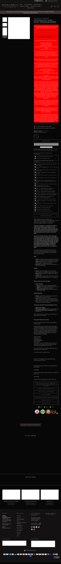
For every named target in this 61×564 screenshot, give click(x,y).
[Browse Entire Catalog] (11, 495)
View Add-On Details (46, 215)
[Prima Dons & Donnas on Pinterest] (32, 529)
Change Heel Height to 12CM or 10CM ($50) (46, 176)
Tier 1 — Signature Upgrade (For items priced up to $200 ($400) (45, 189)
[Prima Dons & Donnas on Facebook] (34, 527)
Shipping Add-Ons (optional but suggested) (43, 153)
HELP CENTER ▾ (30, 8)
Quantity (36, 134)
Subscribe (18, 532)
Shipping (35, 132)
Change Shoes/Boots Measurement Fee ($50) (45, 173)
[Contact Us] (50, 495)
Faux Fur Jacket (37, 336)
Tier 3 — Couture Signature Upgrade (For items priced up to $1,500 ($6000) (46, 194)
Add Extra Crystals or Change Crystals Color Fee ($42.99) (44, 197)
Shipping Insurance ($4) (43, 158)
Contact (49, 503)
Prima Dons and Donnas (49, 359)
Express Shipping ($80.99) (43, 207)
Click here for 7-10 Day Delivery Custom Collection (45, 379)
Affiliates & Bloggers (20, 519)
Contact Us (19, 515)
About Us (18, 517)
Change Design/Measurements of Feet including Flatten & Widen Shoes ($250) (46, 181)
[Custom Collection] (30, 495)
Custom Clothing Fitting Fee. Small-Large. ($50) (46, 165)
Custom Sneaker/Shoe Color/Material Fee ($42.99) (43, 186)
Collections (39, 18)
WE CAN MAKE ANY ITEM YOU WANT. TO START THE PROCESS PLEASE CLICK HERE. (46, 37)
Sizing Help (36, 369)
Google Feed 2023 (45, 18)
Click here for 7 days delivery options (46, 30)
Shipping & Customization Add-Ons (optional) (43, 161)
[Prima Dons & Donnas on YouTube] (36, 527)
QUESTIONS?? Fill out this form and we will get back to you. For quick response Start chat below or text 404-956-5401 (46, 384)
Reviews (18, 520)
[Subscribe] (40, 523)
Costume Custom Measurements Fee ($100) (45, 204)
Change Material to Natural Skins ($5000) (45, 201)
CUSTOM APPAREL (28, 4)
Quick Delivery (37, 4)
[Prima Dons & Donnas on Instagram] (32, 527)
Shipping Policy (46, 400)
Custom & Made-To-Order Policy (46, 388)
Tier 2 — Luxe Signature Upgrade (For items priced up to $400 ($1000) (45, 191)
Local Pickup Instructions (46, 391)
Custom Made (31, 503)
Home (35, 18)
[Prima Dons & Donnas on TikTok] (34, 529)
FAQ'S (18, 535)
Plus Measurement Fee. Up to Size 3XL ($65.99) (46, 168)
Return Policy (19, 527)
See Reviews (36, 376)
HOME (21, 4)
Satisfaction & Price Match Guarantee (46, 397)
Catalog (11, 503)
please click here (42, 222)
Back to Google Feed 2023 (31, 424)
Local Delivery (46, 394)
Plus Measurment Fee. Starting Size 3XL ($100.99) (46, 170)
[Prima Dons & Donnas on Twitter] (39, 527)
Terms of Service (20, 528)
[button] (46, 144)
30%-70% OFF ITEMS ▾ (36, 6)
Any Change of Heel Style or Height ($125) (46, 178)
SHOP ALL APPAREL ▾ (24, 6)
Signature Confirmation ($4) (44, 156)
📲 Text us (56, 557)
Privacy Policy (19, 530)
